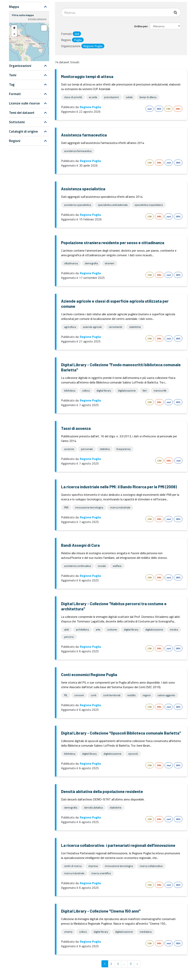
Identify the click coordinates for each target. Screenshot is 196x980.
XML (178, 109)
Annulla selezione (37, 18)
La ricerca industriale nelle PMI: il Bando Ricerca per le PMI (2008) (119, 486)
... (124, 963)
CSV (168, 109)
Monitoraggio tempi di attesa (87, 76)
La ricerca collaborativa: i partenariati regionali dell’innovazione (118, 845)
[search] (176, 12)
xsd (149, 109)
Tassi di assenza (76, 428)
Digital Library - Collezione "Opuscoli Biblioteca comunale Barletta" (121, 732)
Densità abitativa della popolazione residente (102, 791)
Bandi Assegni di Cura (80, 545)
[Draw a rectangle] (44, 28)
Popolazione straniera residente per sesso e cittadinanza (112, 242)
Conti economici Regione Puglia (89, 674)
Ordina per (140, 26)
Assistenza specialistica (83, 188)
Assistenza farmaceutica (84, 134)
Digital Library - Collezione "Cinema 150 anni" (100, 911)
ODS (159, 109)
